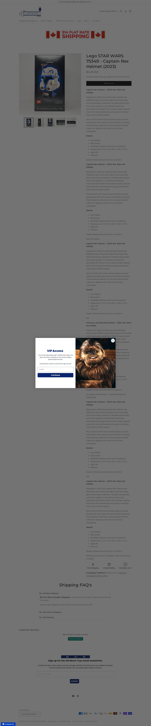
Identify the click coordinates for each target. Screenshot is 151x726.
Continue (55, 375)
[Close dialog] (113, 340)
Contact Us (9, 724)
